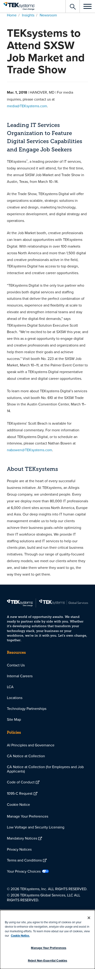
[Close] (89, 918)
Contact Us (16, 665)
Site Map (14, 719)
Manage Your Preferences (27, 816)
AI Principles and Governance (30, 745)
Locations (14, 697)
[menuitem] (47, 665)
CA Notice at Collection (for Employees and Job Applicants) (45, 769)
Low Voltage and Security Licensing (35, 827)
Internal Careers (20, 675)
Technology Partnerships (26, 708)
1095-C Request (20, 793)
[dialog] (47, 939)
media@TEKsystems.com (27, 105)
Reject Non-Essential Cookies (47, 960)
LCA (10, 686)
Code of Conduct (21, 782)
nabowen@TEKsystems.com (29, 449)
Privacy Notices (19, 849)
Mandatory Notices (22, 838)
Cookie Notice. (20, 935)
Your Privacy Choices (24, 871)
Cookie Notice (18, 804)
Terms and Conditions (24, 860)
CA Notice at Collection (26, 755)
